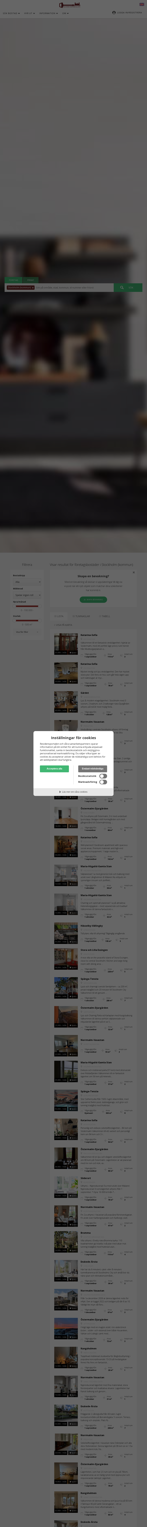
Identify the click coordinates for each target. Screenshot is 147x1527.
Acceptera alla (54, 768)
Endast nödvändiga (92, 768)
